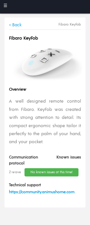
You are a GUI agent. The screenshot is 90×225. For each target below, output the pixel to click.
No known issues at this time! (51, 172)
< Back (15, 25)
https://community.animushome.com (41, 192)
